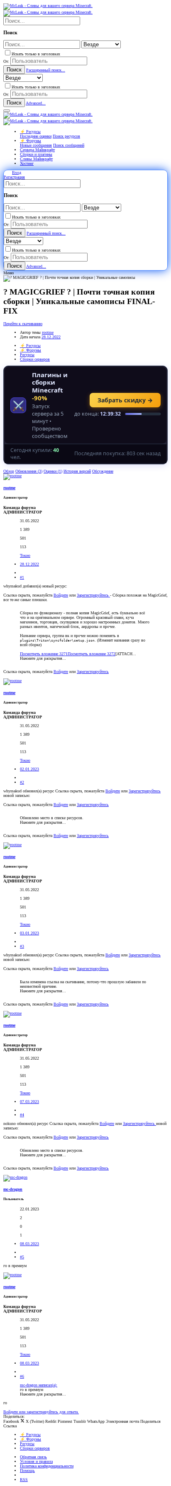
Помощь (27, 1470)
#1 (22, 577)
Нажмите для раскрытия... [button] (43, 658)
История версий (77, 471)
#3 (22, 946)
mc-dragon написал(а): (38, 1385)
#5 (22, 1257)
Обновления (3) (28, 471)
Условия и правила (36, 1461)
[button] (6, 110)
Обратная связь (33, 1457)
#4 (22, 1115)
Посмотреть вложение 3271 (44, 653)
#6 (22, 1376)
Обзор (8, 471)
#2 (22, 782)
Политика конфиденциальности (46, 1466)
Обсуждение (102, 471)
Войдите (61, 595)
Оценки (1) (53, 471)
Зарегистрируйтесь (93, 595)
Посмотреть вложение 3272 (91, 653)
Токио (25, 555)
